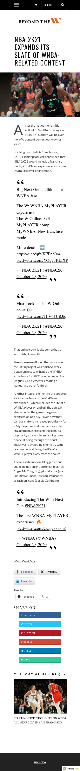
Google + (28, 642)
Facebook (29, 615)
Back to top (39, 762)
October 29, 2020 (32, 276)
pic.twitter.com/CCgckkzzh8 (41, 528)
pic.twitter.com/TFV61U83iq (41, 316)
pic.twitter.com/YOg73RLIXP (42, 260)
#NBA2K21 (35, 505)
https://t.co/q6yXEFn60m (38, 253)
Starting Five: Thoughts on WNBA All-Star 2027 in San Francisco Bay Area (40, 722)
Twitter (28, 624)
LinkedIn (28, 651)
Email (26, 660)
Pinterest (29, 633)
